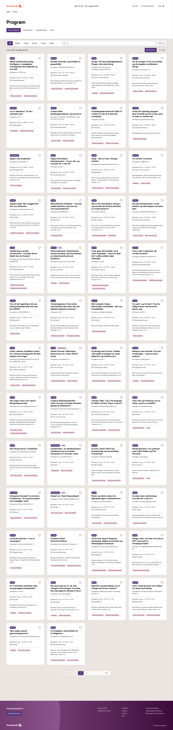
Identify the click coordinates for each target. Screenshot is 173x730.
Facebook (125, 708)
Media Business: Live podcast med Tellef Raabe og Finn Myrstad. (146, 451)
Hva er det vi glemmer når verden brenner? (144, 252)
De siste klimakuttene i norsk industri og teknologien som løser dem (147, 206)
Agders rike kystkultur (20, 158)
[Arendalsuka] (13, 6)
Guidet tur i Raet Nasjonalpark (65, 496)
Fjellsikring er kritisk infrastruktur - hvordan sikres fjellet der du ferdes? (23, 253)
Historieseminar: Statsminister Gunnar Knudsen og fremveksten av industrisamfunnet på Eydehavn (66, 255)
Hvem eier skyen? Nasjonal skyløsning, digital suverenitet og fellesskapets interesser (106, 541)
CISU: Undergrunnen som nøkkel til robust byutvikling (147, 587)
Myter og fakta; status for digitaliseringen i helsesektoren (106, 497)
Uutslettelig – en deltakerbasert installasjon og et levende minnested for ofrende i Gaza (66, 451)
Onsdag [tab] (34, 43)
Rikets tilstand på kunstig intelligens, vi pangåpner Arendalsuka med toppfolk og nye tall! (23, 65)
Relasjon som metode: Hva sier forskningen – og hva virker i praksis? (146, 353)
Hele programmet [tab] (13, 30)
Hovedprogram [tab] (27, 30)
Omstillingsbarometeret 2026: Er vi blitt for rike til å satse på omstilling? (106, 114)
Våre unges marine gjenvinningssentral (19, 632)
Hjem (8, 12)
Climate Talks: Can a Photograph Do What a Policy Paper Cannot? (106, 402)
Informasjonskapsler (152, 708)
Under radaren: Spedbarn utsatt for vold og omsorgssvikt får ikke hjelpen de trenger (25, 353)
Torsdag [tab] (43, 43)
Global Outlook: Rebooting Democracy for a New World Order (64, 353)
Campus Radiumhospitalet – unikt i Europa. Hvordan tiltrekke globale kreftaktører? (66, 403)
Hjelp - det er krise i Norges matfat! (104, 159)
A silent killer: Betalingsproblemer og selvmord (66, 112)
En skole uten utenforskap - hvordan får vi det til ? (145, 497)
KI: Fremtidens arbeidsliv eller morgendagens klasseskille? (24, 587)
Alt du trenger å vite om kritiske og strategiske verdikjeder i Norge (147, 64)
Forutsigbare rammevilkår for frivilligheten (64, 632)
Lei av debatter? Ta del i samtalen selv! (21, 112)
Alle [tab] (10, 43)
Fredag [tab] (51, 43)
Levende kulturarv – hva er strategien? (22, 539)
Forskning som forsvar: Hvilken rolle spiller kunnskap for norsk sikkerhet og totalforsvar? (105, 353)
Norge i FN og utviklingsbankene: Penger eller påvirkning (106, 62)
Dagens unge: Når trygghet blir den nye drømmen (24, 205)
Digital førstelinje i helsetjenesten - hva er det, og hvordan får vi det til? (65, 161)
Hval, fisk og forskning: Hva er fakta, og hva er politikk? (146, 402)
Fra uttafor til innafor (142, 158)
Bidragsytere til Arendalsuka (155, 713)
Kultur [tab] (52, 30)
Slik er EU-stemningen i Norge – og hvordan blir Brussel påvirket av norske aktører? (106, 206)
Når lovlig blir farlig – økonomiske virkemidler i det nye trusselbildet (106, 306)
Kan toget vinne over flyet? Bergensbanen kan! (23, 402)
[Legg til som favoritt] (39, 58)
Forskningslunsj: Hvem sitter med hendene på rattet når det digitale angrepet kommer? (65, 306)
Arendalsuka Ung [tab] (41, 30)
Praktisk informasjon (104, 711)
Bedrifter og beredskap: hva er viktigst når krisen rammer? (105, 587)
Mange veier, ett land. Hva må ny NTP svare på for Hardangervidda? (147, 541)
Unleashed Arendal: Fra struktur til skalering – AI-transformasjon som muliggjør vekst (25, 498)
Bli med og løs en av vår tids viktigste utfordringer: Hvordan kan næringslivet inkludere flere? (66, 588)
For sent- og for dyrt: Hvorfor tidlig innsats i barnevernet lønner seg (146, 306)
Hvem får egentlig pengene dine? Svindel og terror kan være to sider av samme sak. (147, 114)
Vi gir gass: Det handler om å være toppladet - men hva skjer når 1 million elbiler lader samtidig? (106, 255)
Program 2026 (102, 708)
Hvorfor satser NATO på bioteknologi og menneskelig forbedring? (104, 451)
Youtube (124, 713)
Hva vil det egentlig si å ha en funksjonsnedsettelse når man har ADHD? (24, 306)
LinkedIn (124, 711)
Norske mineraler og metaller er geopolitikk (65, 62)
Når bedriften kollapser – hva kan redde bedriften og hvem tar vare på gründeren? (66, 206)
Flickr (123, 716)
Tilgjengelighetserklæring (154, 711)
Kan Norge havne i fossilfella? (23, 448)
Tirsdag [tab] (25, 43)
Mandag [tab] (17, 43)
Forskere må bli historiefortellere (59, 539)
